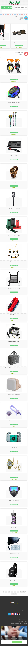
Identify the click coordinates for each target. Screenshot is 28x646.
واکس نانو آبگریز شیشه (14, 314)
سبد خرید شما (6, 7)
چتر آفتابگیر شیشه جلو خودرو (14, 553)
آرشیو (21, 19)
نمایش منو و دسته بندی (19, 7)
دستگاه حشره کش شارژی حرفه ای (14, 527)
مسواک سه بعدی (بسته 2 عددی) (14, 129)
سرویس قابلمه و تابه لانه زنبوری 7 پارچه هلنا (19, 42)
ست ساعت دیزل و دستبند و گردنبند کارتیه (13, 474)
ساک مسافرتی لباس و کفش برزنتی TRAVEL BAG (14, 367)
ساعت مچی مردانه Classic (13, 182)
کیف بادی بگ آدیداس (14, 580)
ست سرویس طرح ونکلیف (13, 261)
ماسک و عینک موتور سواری (14, 500)
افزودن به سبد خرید (19, 45)
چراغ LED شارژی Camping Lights (14, 394)
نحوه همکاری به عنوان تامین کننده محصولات (19, 623)
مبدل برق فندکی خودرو (14, 155)
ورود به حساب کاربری (17, 641)
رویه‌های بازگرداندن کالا (22, 621)
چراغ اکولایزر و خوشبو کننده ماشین (14, 102)
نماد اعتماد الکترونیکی (23, 619)
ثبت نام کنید (8, 641)
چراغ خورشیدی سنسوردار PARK (14, 208)
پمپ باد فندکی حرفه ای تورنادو (13, 341)
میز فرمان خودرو (14, 447)
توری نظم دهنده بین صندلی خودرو (14, 288)
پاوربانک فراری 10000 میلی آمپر (14, 235)
